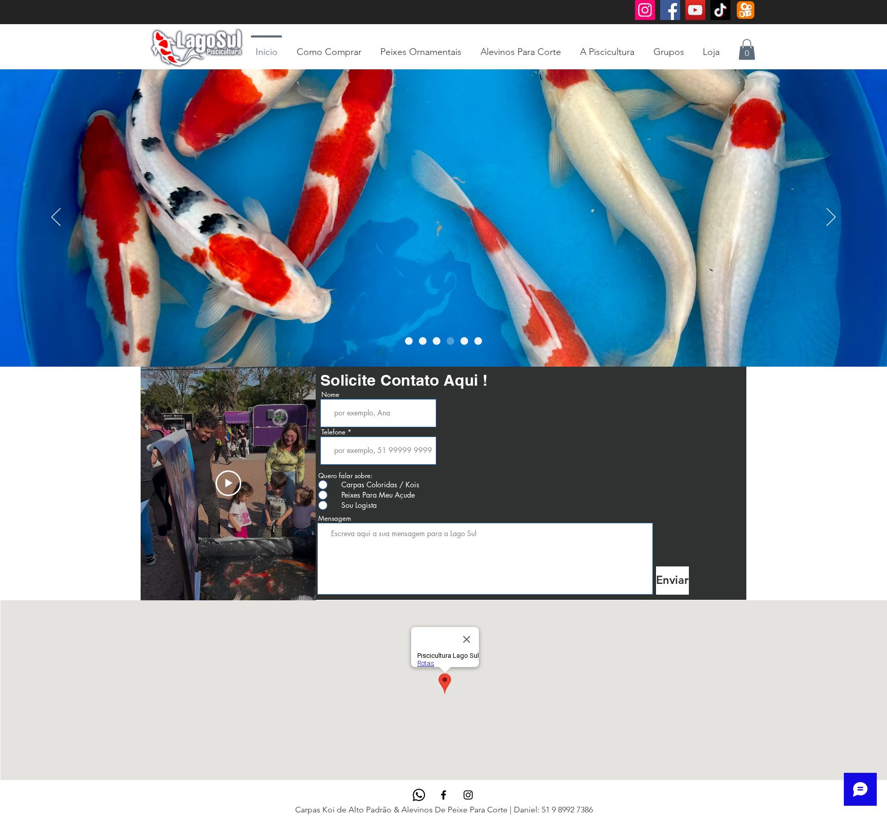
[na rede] (409, 341)
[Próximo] (831, 217)
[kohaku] (478, 341)
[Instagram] (645, 10)
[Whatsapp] (419, 795)
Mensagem (334, 518)
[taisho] (464, 341)
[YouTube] (695, 10)
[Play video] (228, 483)
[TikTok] (720, 10)
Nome (330, 394)
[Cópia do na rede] (423, 341)
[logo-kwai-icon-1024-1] (746, 10)
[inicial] (436, 341)
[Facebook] (670, 10)
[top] (450, 341)
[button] (747, 49)
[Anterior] (56, 217)
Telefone (333, 432)
